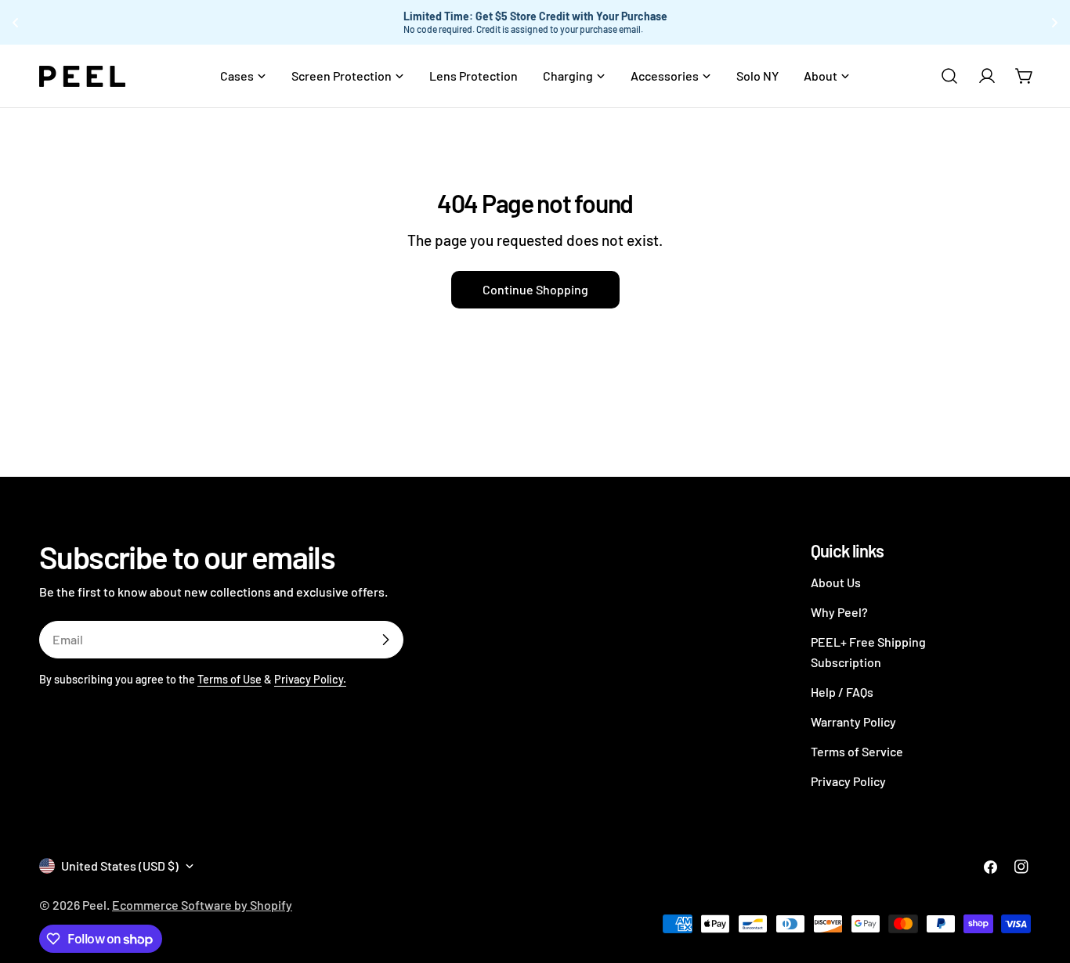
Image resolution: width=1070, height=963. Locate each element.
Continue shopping (535, 289)
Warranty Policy (853, 721)
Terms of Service (857, 751)
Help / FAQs (842, 691)
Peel (94, 904)
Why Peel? (839, 611)
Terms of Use (229, 679)
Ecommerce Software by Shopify (202, 904)
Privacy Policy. (310, 679)
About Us (836, 582)
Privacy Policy (848, 781)
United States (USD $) (120, 865)
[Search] (949, 76)
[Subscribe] (385, 639)
